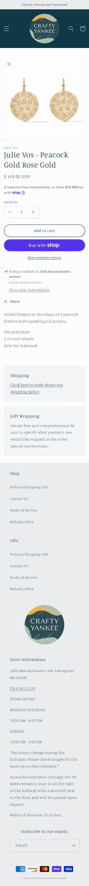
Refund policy (22, 522)
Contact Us (19, 498)
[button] (6, 28)
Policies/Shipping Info (29, 487)
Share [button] (15, 301)
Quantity (11, 202)
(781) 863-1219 (22, 688)
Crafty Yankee (37, 878)
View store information (29, 290)
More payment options (44, 257)
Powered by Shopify (56, 878)
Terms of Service (24, 510)
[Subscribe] (73, 845)
